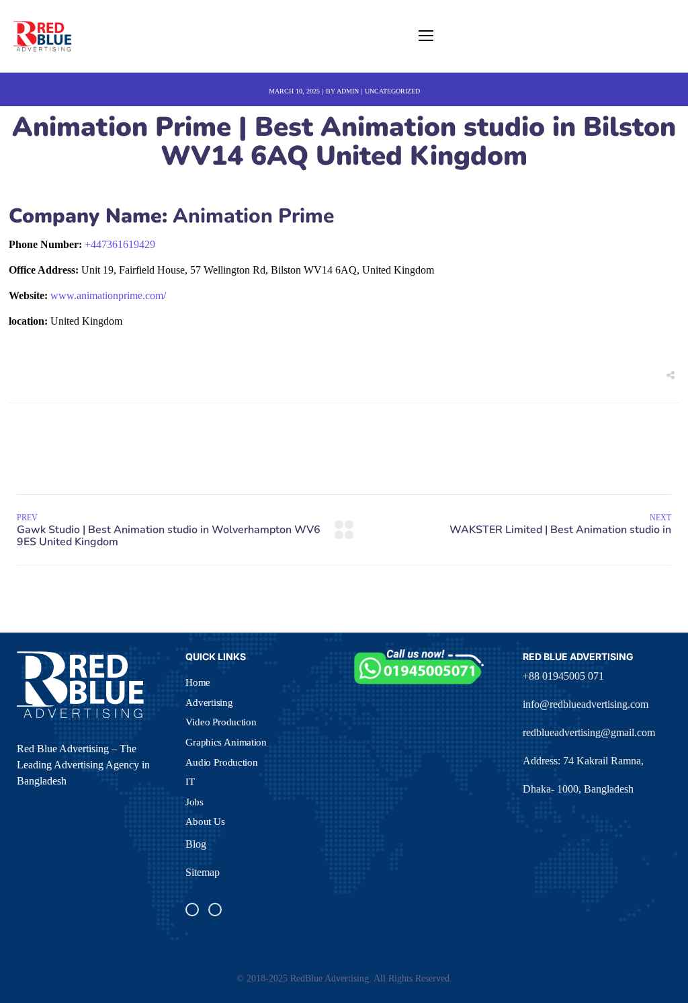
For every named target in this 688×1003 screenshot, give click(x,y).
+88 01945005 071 (563, 676)
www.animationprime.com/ (108, 295)
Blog (195, 844)
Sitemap (202, 872)
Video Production (220, 722)
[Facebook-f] (192, 909)
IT (190, 781)
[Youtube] (215, 909)
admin (348, 91)
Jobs (194, 802)
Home (197, 682)
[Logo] (43, 36)
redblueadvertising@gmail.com (589, 732)
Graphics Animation (226, 742)
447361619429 (120, 244)
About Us (205, 821)
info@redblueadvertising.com (585, 704)
